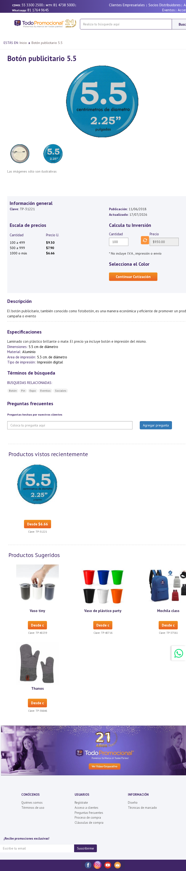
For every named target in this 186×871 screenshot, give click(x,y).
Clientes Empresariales (127, 5)
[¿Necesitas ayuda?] (178, 653)
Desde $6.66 (37, 524)
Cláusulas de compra (89, 823)
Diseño (133, 803)
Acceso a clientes (86, 808)
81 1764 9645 (38, 10)
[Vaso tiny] (37, 585)
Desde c (37, 625)
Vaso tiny (37, 610)
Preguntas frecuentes (89, 813)
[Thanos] (37, 663)
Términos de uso (32, 808)
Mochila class (168, 610)
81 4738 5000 (64, 5)
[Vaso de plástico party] (103, 585)
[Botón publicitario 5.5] (37, 484)
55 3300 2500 (32, 5)
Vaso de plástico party (102, 610)
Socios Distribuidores (164, 5)
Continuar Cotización (133, 276)
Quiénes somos (32, 803)
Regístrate (81, 803)
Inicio (23, 43)
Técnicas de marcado (142, 808)
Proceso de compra (88, 817)
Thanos (37, 688)
